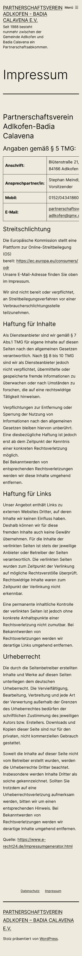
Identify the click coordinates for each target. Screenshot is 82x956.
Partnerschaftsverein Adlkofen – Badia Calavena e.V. (38, 920)
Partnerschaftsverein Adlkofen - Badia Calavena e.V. (32, 14)
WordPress (49, 939)
